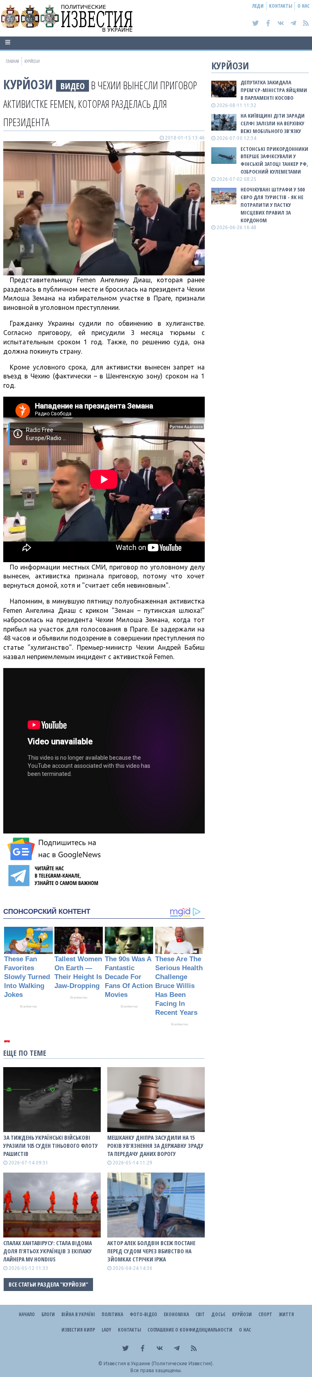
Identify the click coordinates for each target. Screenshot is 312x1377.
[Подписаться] (55, 849)
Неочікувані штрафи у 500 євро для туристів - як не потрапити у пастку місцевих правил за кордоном (272, 204)
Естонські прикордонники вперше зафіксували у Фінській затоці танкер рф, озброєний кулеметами (274, 160)
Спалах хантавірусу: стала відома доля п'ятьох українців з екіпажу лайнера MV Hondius (47, 1251)
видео (73, 86)
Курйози (28, 84)
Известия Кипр (78, 1329)
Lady (106, 1329)
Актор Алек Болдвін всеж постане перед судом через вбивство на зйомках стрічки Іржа (151, 1251)
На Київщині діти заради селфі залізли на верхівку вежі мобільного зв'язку (272, 123)
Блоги (48, 1314)
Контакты (280, 5)
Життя (286, 1314)
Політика (112, 1314)
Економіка (176, 1314)
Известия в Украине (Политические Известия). (159, 1363)
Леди (258, 5)
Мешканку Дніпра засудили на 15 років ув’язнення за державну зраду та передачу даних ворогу (155, 1146)
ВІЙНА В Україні (78, 1314)
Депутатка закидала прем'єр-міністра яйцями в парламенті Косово (273, 90)
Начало (27, 1314)
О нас (303, 5)
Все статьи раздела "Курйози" (48, 1284)
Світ (200, 1314)
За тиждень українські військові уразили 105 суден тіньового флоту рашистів (50, 1146)
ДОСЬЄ (218, 1314)
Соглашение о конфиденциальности (189, 1329)
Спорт (265, 1314)
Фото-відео (143, 1314)
